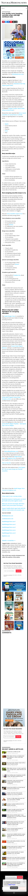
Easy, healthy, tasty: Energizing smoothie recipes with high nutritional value (16, 776)
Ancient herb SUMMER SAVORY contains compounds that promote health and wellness (16, 835)
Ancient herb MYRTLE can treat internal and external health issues (16, 788)
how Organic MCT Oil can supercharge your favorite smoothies (13, 469)
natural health (6, 547)
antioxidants (13, 543)
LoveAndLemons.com (7, 518)
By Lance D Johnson (15, 795)
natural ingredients (15, 547)
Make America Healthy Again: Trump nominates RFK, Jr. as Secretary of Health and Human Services (16, 816)
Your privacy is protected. (8, 575)
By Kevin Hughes (15, 760)
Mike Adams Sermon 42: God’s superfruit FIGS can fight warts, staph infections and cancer (16, 769)
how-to (23, 545)
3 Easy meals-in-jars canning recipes (12, 496)
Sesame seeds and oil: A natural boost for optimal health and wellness (16, 847)
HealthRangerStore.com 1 (9, 521)
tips (9, 552)
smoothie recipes (15, 550)
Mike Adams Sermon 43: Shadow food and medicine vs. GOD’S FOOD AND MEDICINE (15, 757)
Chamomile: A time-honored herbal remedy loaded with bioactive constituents (15, 782)
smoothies (5, 552)
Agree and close (14, 887)
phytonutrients (6, 550)
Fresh (16, 545)
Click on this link (6, 463)
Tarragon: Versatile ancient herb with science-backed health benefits (15, 810)
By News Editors (15, 753)
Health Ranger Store (9, 316)
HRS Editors (10, 19)
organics (15, 548)
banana (11, 224)
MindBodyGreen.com (17, 74)
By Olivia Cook (14, 765)
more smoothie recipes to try (14, 213)
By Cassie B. (14, 819)
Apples (6, 124)
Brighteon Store (12, 458)
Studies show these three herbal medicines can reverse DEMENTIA (14, 793)
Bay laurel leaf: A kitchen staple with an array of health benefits (16, 763)
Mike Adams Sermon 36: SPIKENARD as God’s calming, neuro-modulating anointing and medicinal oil (16, 864)
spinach (17, 264)
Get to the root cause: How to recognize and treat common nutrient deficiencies (16, 858)
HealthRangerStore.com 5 (9, 533)
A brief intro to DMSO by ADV (13, 751)
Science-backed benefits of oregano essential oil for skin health (15, 852)
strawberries (17, 275)
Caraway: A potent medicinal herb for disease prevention (15, 804)
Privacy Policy (11, 884)
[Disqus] (14, 653)
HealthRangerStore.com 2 (9, 524)
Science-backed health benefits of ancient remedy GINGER (15, 829)
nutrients (9, 548)
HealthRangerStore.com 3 (9, 527)
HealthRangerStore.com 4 (9, 530)
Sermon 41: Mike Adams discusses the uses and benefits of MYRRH (15, 799)
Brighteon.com (6, 536)
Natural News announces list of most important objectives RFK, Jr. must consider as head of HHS (15, 823)
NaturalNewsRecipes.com (11, 451)
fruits (19, 545)
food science (10, 545)
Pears (6, 131)
